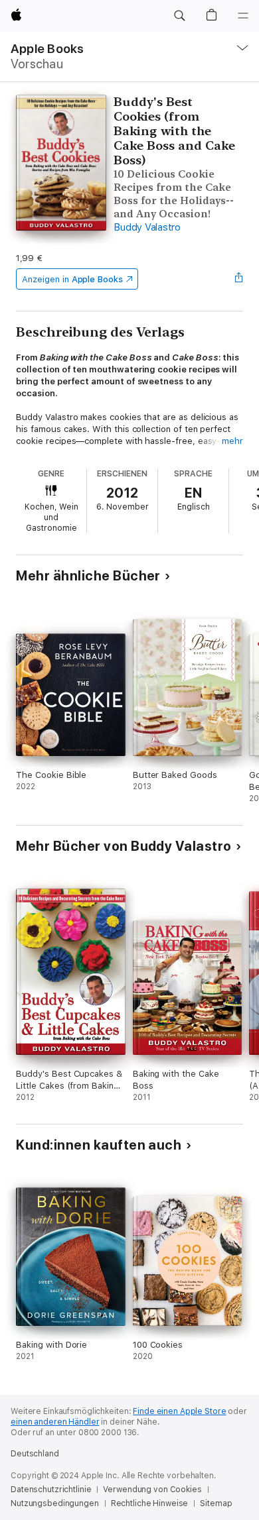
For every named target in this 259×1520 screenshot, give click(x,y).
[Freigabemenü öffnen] (239, 279)
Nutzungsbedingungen (55, 1503)
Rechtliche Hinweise (150, 1503)
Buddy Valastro (147, 227)
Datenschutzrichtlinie (51, 1489)
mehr (232, 441)
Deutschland (35, 1453)
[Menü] (243, 16)
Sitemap (216, 1503)
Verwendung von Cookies (152, 1489)
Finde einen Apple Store (179, 1411)
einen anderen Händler (55, 1422)
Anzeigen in (72, 279)
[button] (179, 16)
